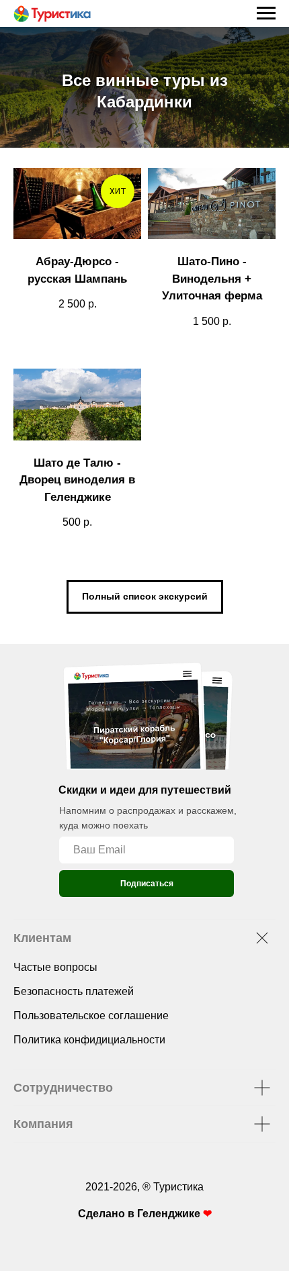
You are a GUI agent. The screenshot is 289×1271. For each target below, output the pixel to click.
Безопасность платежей (73, 999)
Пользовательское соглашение (91, 1023)
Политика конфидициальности (89, 1047)
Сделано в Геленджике (140, 1221)
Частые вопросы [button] (55, 975)
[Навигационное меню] (266, 13)
